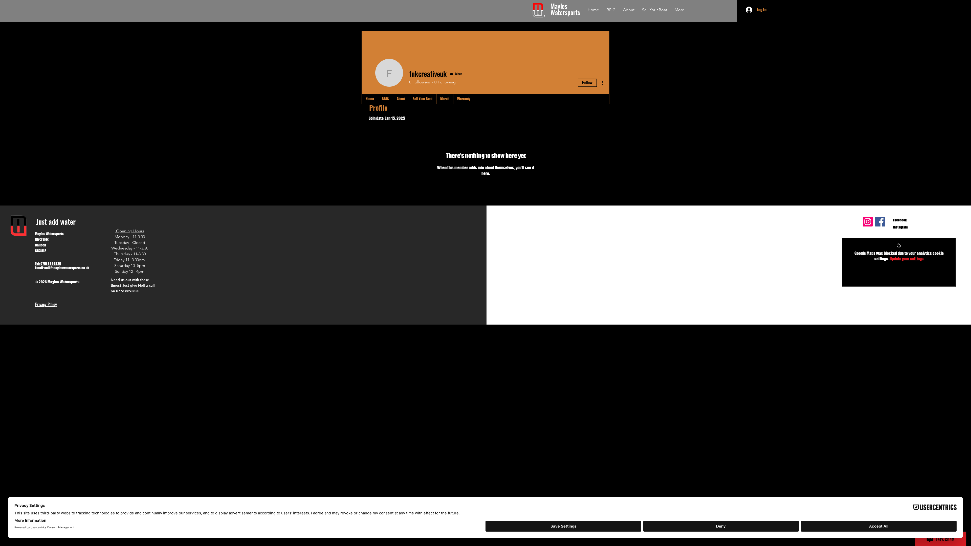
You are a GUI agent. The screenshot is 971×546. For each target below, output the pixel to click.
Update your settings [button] (907, 258)
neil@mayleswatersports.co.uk (66, 268)
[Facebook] (880, 221)
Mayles (559, 6)
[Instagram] (868, 221)
